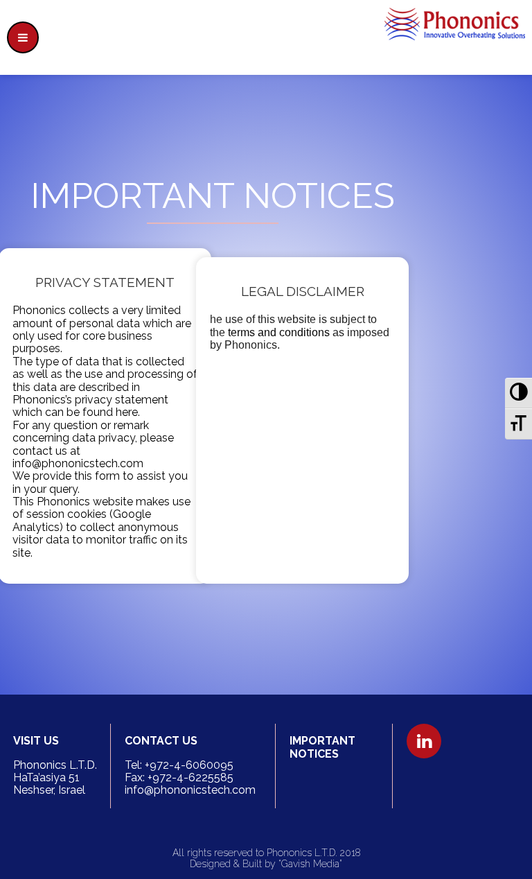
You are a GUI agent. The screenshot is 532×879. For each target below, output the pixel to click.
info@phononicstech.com (77, 463)
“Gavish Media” (310, 863)
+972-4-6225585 (190, 777)
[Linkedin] (424, 741)
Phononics (62, 501)
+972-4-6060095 (189, 765)
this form (97, 475)
